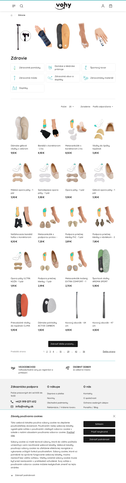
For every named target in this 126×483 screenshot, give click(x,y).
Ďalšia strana (109, 351)
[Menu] (14, 5)
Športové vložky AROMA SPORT (101, 280)
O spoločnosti (89, 398)
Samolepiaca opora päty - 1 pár (48, 191)
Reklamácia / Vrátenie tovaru (61, 407)
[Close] (114, 416)
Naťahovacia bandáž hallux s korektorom (21, 236)
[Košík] (111, 5)
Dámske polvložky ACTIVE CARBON (47, 324)
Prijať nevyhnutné (99, 431)
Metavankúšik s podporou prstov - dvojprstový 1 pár (47, 237)
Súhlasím (99, 424)
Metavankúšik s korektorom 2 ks (74, 147)
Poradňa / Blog (90, 407)
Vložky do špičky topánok (101, 147)
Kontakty (87, 393)
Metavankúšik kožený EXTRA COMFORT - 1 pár (76, 281)
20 (70, 106)
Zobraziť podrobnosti (25, 475)
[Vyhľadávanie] (21, 5)
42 (76, 351)
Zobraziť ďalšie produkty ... (63, 344)
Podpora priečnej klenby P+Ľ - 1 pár (74, 236)
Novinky (51, 398)
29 (68, 351)
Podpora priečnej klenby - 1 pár (47, 280)
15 (60, 351)
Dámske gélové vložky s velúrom (19, 147)
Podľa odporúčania (102, 106)
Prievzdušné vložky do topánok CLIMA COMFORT (20, 325)
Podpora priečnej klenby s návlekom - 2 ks (104, 237)
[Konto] (103, 5)
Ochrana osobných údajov (95, 402)
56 (84, 351)
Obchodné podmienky (57, 402)
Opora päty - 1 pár (75, 190)
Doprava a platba (55, 393)
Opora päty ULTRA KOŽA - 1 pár (20, 280)
